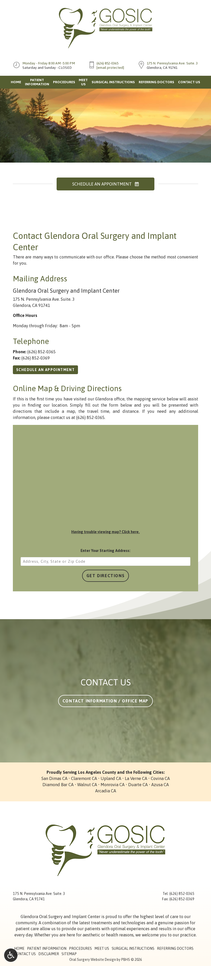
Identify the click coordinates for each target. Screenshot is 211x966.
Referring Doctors (156, 82)
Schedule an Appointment (45, 370)
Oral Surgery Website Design (92, 959)
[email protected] (110, 67)
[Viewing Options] (11, 955)
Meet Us (101, 948)
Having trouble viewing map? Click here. (105, 532)
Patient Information (46, 948)
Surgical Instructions (113, 82)
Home (16, 82)
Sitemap (69, 954)
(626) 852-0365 (107, 63)
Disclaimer (48, 954)
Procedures (64, 82)
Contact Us (189, 82)
